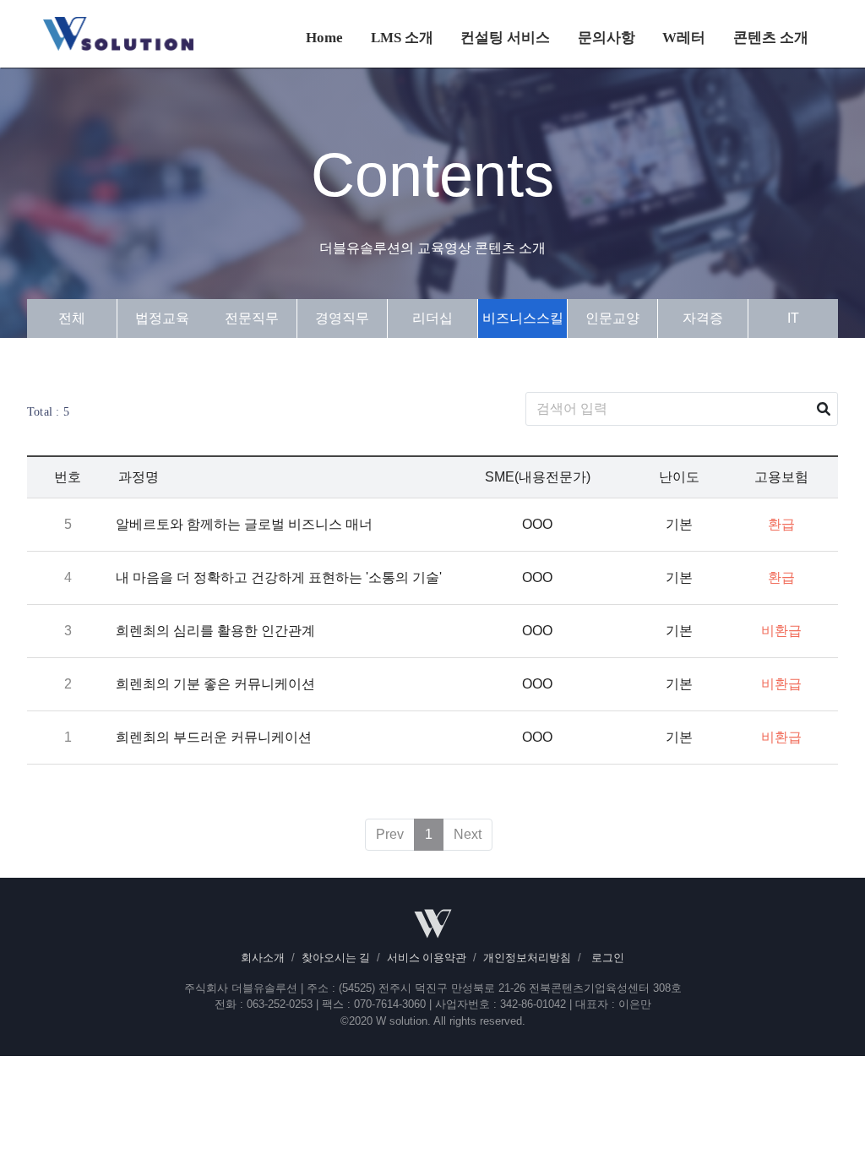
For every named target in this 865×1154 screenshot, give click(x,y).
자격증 (703, 318)
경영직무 (342, 318)
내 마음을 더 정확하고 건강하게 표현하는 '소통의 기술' (279, 577)
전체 (71, 318)
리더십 (432, 318)
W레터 (683, 38)
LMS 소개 (402, 38)
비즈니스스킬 (522, 318)
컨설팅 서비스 (505, 38)
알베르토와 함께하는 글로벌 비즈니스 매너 (244, 524)
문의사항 (606, 38)
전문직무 (252, 318)
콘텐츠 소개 (770, 38)
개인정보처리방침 (527, 958)
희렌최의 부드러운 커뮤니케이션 (214, 737)
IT (793, 318)
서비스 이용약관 (426, 958)
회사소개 (263, 958)
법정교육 (162, 318)
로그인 (607, 958)
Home (324, 38)
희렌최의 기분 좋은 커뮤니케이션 (215, 684)
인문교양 (612, 318)
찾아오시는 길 (336, 958)
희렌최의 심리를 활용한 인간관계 (215, 630)
